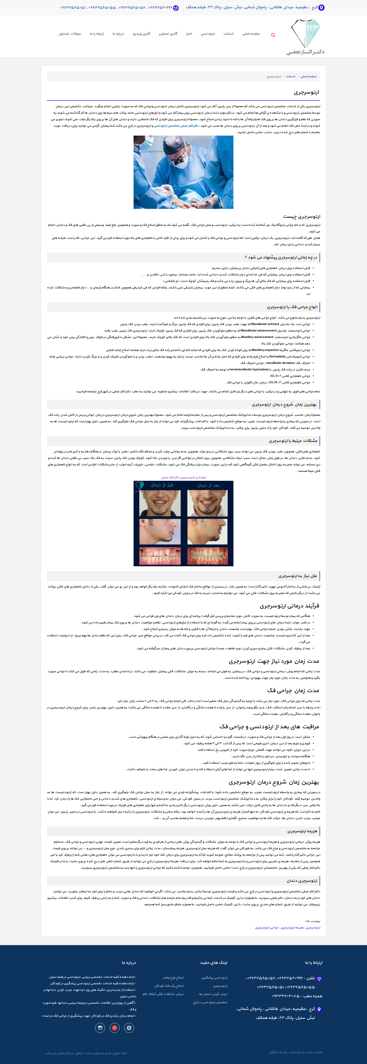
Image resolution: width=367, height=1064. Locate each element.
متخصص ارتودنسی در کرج (210, 1002)
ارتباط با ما (97, 33)
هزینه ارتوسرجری (291, 927)
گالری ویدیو (141, 33)
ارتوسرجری (313, 927)
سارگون (273, 1052)
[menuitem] (246, 34)
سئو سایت (295, 1052)
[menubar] (155, 34)
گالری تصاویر (168, 33)
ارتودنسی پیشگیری (214, 977)
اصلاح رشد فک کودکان (169, 985)
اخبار (189, 33)
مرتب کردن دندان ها (213, 994)
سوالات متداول (69, 33)
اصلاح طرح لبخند (173, 977)
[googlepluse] (114, 1028)
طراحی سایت (313, 1052)
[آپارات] (129, 1028)
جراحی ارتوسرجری (266, 927)
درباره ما (118, 33)
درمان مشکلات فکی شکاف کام (163, 994)
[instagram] (100, 1028)
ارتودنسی (207, 33)
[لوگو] (296, 35)
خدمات (228, 33)
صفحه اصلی (251, 33)
